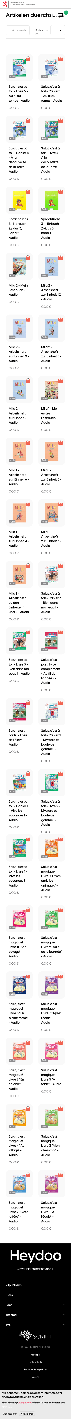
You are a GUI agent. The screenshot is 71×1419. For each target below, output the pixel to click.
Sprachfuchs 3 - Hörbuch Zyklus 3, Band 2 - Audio (18, 228)
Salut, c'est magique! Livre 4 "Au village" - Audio (17, 1145)
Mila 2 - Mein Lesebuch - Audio (18, 290)
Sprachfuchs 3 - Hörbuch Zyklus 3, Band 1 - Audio (50, 228)
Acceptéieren (10, 1413)
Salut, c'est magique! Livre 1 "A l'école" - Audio (49, 1212)
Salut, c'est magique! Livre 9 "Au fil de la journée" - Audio (51, 947)
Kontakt (35, 1354)
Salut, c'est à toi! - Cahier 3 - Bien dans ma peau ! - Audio (51, 602)
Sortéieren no (42, 32)
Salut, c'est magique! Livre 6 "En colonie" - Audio (17, 1079)
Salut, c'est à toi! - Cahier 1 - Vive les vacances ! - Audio (18, 810)
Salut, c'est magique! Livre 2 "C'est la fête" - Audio (18, 1212)
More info (7, 1407)
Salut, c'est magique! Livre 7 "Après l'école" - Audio (51, 1013)
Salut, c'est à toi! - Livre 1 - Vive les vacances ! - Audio (18, 876)
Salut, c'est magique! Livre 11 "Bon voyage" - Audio (18, 947)
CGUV (35, 1377)
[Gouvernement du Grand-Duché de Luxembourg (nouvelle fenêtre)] (35, 4)
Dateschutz (35, 1362)
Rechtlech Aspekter (35, 1369)
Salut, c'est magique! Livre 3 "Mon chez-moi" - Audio (50, 1145)
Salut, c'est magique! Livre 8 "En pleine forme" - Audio (19, 1013)
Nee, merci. (27, 1413)
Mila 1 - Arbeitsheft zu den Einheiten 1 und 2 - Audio (19, 602)
